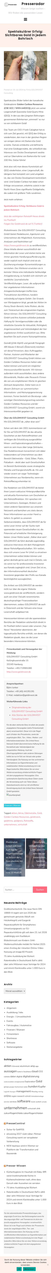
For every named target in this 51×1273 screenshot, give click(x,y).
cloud (35, 1071)
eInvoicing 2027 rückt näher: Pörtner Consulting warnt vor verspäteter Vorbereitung (24, 1138)
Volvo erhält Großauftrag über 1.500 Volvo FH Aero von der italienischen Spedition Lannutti (37, 853)
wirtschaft (22, 824)
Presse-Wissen (16, 1165)
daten (13, 1076)
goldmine (8, 820)
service (6, 1102)
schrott (28, 1096)
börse (21, 813)
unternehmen (10, 824)
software (23, 1101)
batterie (20, 1072)
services (13, 1101)
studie (33, 1102)
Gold (39, 813)
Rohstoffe (28, 820)
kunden (33, 1086)
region (14, 1096)
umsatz (44, 1102)
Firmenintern (13, 1034)
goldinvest (35, 817)
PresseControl (15, 1123)
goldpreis (18, 820)
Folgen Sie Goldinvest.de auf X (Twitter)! (23, 223)
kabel (26, 1087)
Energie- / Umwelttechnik (19, 1016)
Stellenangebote (14, 1047)
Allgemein (11, 1008)
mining (40, 1092)
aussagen (10, 1071)
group (6, 1087)
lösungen (13, 1092)
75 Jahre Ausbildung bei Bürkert (19, 956)
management (23, 1091)
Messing (34, 1091)
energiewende (19, 1082)
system (38, 1102)
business (27, 1071)
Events (10, 1021)
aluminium (25, 1066)
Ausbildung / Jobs (15, 1012)
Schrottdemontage (37, 1096)
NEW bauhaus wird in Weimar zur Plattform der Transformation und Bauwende (22, 1149)
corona (7, 1076)
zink (38, 1108)
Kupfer (42, 1086)
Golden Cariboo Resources (16, 817)
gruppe (11, 1087)
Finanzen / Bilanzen (12, 805)
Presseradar (33, 3)
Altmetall (15, 1066)
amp (32, 1066)
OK (19, 1269)
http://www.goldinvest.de (19, 671)
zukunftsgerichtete (13, 1113)
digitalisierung (31, 1076)
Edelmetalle (30, 813)
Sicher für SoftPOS (15, 1129)
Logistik (6, 1092)
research (20, 1096)
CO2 (40, 1071)
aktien (14, 813)
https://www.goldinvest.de (16, 245)
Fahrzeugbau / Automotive (19, 1025)
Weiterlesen (29, 1269)
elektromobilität (9, 1082)
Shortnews (12, 1038)
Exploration (30, 1081)
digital (19, 1076)
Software (11, 1042)
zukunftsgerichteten (33, 1113)
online (7, 1096)
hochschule (19, 1087)
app (36, 1066)
